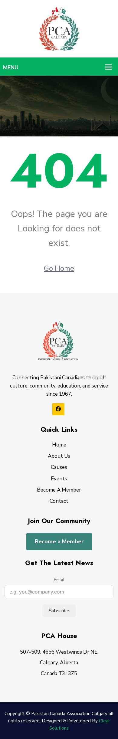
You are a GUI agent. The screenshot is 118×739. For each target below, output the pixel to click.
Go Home (59, 268)
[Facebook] (58, 409)
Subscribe (59, 610)
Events (59, 478)
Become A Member (59, 489)
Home (59, 444)
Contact (59, 501)
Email (59, 580)
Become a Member (59, 541)
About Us (59, 456)
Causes (59, 467)
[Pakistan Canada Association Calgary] (59, 28)
